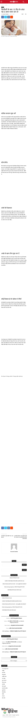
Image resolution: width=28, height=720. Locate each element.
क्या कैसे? (3, 672)
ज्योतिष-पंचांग (4, 676)
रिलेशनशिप (4, 692)
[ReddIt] (11, 17)
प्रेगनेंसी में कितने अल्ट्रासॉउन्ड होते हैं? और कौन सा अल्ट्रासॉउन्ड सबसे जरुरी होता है (20, 537)
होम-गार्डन (3, 697)
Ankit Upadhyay (5, 631)
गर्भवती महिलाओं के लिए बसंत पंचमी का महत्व (14, 589)
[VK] (8, 17)
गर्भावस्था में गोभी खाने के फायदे (14, 577)
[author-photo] (14, 549)
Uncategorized (5, 668)
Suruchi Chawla (5, 14)
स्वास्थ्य (3, 696)
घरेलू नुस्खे (4, 674)
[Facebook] (2, 17)
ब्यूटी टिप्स (3, 690)
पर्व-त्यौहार (3, 678)
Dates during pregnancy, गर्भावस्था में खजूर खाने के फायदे (14, 586)
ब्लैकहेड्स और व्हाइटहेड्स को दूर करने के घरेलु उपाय (18, 631)
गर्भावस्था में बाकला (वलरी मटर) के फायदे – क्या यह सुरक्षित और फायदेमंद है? (14, 583)
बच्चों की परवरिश (4, 688)
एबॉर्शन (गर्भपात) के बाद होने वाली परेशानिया (15, 628)
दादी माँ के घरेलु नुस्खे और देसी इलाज (16, 618)
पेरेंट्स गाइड (4, 682)
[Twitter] (5, 17)
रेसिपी (3, 694)
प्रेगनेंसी (6, 5)
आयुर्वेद (3, 670)
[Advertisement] (14, 52)
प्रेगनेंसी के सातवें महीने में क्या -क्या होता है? (7, 536)
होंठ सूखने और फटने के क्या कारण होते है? (17, 625)
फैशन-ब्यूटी (4, 686)
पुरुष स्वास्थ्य (4, 680)
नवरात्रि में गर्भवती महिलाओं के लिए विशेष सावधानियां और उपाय (14, 580)
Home (2, 5)
